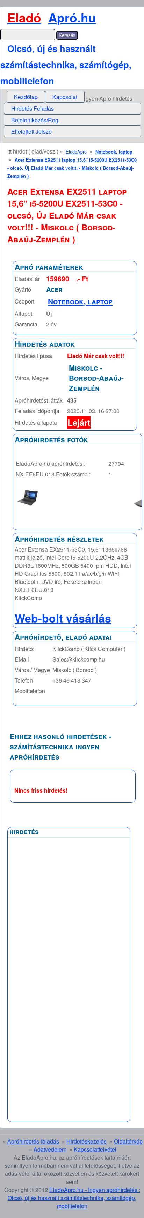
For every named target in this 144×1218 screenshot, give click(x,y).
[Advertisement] (40, 1009)
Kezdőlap (26, 97)
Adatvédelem (50, 1149)
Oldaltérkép (128, 1141)
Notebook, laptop (113, 152)
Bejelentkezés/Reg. (35, 120)
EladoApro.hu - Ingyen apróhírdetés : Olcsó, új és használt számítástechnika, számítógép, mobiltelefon (74, 1198)
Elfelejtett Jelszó (31, 132)
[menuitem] (26, 97)
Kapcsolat (64, 97)
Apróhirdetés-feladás (33, 1141)
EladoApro (76, 151)
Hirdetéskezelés (86, 1141)
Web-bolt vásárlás (63, 618)
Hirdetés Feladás (32, 108)
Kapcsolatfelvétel (95, 1149)
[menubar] (46, 97)
